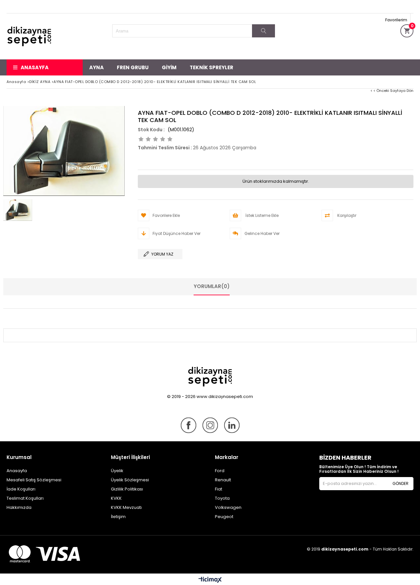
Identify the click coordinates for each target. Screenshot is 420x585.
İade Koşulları (21, 489)
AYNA (96, 67)
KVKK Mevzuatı (126, 507)
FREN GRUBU (133, 67)
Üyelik (117, 471)
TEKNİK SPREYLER (211, 67)
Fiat (218, 489)
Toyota (222, 498)
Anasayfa (35, 67)
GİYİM (169, 67)
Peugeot (224, 516)
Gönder (400, 483)
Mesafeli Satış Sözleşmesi (34, 480)
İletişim (118, 516)
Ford (219, 471)
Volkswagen (228, 507)
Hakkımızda (19, 507)
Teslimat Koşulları (25, 498)
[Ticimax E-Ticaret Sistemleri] (210, 580)
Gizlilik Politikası (127, 489)
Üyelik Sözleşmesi (130, 480)
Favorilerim (396, 20)
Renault (223, 480)
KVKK (116, 498)
